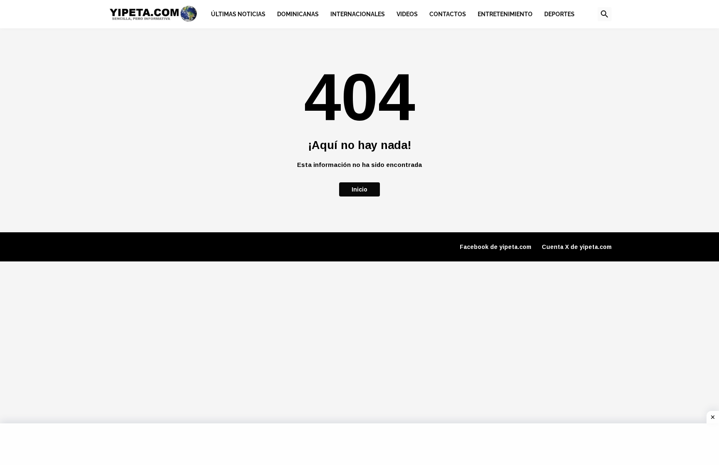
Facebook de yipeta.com (495, 247)
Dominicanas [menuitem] (298, 14)
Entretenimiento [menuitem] (505, 14)
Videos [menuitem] (407, 14)
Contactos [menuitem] (447, 14)
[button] (605, 14)
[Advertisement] (359, 444)
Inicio (359, 189)
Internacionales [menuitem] (357, 14)
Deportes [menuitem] (559, 14)
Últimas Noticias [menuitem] (238, 14)
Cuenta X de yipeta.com (577, 247)
